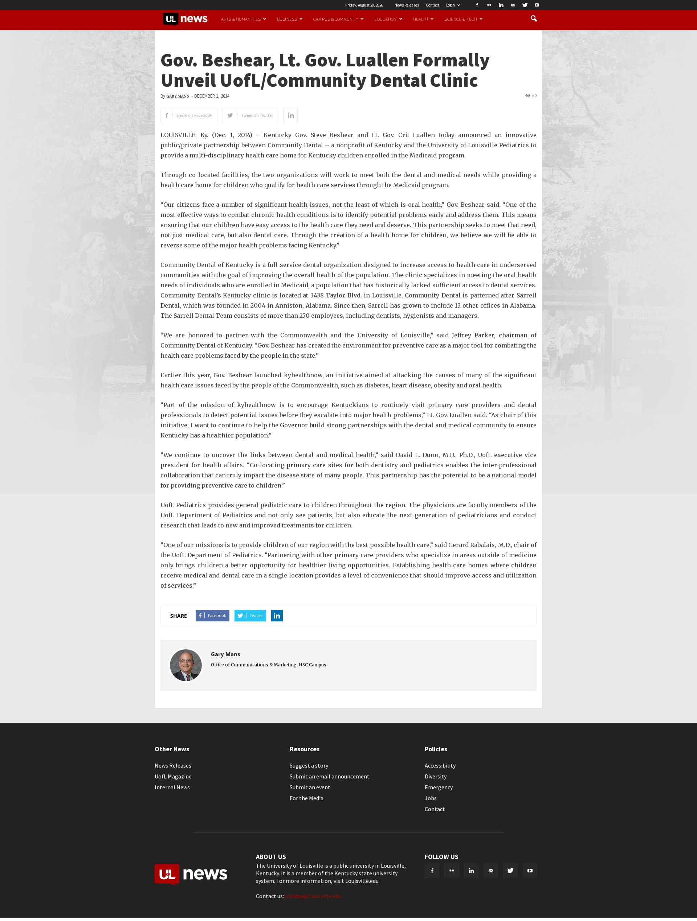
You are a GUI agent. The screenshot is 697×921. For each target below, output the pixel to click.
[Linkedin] (501, 5)
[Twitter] (524, 5)
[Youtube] (536, 5)
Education (385, 19)
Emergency (439, 787)
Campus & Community (335, 19)
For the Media (306, 798)
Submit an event (310, 787)
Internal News (172, 787)
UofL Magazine (173, 776)
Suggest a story (309, 765)
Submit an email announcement (330, 776)
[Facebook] (477, 5)
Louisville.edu (362, 880)
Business (287, 19)
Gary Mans (177, 96)
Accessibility (440, 765)
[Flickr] (489, 5)
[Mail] (513, 5)
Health (420, 19)
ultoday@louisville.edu (313, 896)
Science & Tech (460, 19)
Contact (432, 5)
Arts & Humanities (241, 19)
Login (450, 5)
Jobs (431, 798)
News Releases (407, 5)
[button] (533, 19)
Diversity (436, 776)
